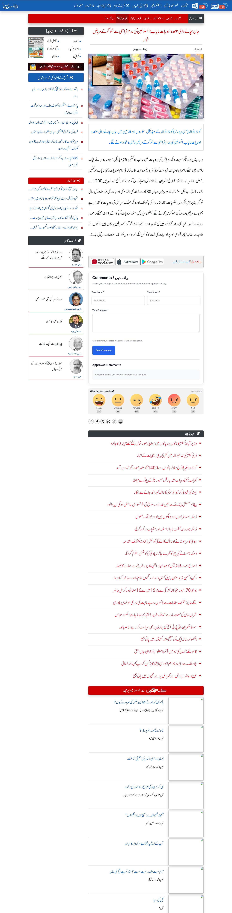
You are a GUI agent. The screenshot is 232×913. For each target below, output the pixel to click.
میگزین (184, 6)
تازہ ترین (89, 6)
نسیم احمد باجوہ (74, 354)
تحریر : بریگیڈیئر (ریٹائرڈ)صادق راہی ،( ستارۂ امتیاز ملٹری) (141, 710)
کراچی (169, 18)
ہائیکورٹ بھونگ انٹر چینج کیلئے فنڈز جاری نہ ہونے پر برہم (55, 92)
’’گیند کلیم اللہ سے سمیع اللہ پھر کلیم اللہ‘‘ (145, 815)
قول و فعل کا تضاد (54, 322)
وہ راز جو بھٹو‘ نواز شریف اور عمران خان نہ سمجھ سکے (49, 255)
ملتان (147, 18)
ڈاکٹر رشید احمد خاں (73, 309)
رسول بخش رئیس (74, 287)
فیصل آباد (135, 18)
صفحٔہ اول (79, 5)
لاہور (178, 18)
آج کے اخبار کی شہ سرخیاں (53, 77)
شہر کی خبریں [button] (138, 6)
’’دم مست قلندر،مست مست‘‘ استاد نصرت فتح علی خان (137, 872)
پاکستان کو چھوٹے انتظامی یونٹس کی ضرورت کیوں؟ (139, 702)
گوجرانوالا (121, 18)
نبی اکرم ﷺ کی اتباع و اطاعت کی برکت (144, 787)
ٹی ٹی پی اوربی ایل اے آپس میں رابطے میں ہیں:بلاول (53, 122)
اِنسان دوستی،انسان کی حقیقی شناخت (145, 759)
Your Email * (153, 292)
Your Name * (98, 292)
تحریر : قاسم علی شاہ (156, 738)
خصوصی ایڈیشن (171, 6)
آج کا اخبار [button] (102, 6)
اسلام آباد (158, 18)
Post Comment (104, 350)
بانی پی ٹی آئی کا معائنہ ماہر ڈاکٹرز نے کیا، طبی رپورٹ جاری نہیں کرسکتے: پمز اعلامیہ (55, 218)
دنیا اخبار (194, 18)
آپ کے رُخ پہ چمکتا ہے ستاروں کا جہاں (144, 843)
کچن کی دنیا (159, 900)
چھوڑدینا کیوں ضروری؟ (152, 730)
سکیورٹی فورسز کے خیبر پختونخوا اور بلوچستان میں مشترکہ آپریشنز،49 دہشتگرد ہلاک (53, 199)
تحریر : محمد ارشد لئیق (156, 880)
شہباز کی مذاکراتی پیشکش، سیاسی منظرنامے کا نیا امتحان (54, 132)
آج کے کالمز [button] (119, 6)
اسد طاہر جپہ (76, 331)
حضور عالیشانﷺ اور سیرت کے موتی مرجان (46, 366)
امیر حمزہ (77, 376)
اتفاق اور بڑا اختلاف (53, 277)
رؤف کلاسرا (76, 265)
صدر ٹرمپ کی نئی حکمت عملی (49, 299)
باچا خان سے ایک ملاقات (50, 344)
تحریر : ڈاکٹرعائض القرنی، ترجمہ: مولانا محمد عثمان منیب (143, 795)
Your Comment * (100, 310)
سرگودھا (110, 18)
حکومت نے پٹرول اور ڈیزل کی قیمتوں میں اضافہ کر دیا (54, 208)
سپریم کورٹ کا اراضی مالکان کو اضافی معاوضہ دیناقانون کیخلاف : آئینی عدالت (53, 144)
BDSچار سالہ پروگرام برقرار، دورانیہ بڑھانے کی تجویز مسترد (55, 161)
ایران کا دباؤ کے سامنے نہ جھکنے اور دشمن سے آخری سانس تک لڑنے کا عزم (55, 228)
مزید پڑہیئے (190, 434)
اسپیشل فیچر (156, 6)
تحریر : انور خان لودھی (155, 767)
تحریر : (161, 908)
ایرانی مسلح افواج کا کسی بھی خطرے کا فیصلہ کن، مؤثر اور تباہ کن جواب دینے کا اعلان (54, 189)
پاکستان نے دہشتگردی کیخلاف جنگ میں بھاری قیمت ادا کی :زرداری (54, 109)
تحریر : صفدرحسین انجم (155, 823)
